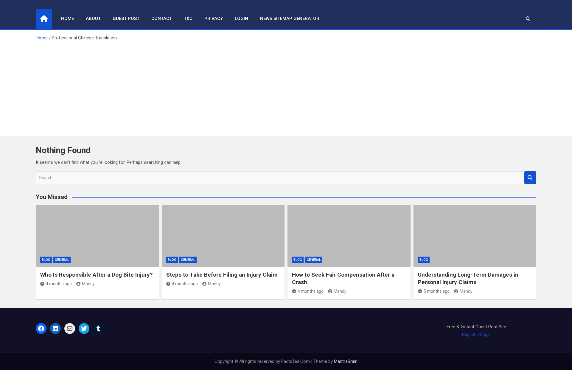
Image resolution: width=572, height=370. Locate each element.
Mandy (88, 283)
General (62, 260)
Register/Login (476, 334)
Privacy (213, 18)
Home (67, 18)
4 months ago (59, 283)
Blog (46, 260)
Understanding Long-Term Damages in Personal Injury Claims (468, 278)
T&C (188, 18)
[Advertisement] (286, 86)
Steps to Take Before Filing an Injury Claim (222, 274)
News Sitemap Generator (289, 18)
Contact (161, 18)
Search (530, 177)
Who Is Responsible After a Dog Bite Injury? (96, 274)
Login (241, 18)
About (93, 18)
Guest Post (126, 18)
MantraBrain (346, 361)
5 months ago (437, 291)
